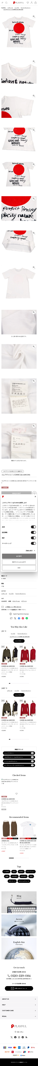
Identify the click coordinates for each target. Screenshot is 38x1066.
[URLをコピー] (11, 618)
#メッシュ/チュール (24, 881)
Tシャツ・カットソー (20, 593)
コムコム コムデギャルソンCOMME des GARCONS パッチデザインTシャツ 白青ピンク (28, 846)
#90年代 (21, 871)
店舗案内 (14, 609)
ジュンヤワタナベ (18, 753)
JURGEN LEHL (5, 841)
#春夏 (9, 601)
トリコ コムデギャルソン (18, 761)
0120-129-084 (21, 975)
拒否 (19, 568)
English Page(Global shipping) (21, 614)
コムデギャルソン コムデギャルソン (18, 757)
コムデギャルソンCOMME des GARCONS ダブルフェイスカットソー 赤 (28, 670)
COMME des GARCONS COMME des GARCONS (28, 842)
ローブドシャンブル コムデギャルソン (18, 765)
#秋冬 (14, 871)
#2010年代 (23, 876)
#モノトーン (12, 881)
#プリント (24, 601)
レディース (4, 593)
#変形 (31, 876)
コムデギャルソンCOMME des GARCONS (15, 474)
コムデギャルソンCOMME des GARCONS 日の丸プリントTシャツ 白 (9, 803)
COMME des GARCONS (8, 666)
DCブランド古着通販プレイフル (20, 1062)
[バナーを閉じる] (35, 496)
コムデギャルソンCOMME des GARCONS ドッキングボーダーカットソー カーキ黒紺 (9, 670)
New (3, 646)
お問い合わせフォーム (21, 988)
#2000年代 (4, 601)
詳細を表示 (29, 550)
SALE (10, 838)
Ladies (5, 487)
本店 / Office (20, 1032)
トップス (11, 593)
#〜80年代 (6, 871)
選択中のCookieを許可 (19, 562)
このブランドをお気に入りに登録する (12, 471)
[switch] (33, 532)
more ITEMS (18, 641)
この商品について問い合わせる (13, 607)
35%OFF (15, 838)
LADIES (4, 663)
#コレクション (16, 601)
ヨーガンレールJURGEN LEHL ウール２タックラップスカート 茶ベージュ (9, 845)
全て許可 (19, 556)
